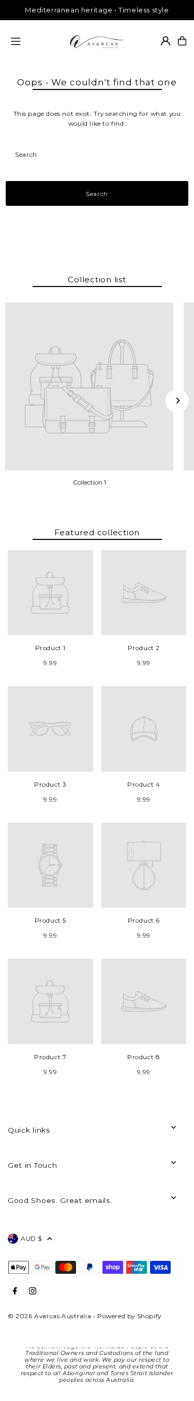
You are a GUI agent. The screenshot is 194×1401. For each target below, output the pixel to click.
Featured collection (97, 532)
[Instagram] (32, 1291)
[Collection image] (89, 387)
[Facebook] (15, 1291)
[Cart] (182, 41)
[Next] (177, 400)
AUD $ (31, 1238)
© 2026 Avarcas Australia (49, 1316)
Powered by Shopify (129, 1316)
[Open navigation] (36, 40)
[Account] (165, 41)
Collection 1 (89, 482)
